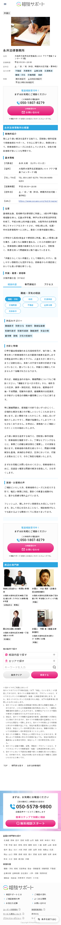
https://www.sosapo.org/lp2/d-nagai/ (38, 200)
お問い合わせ (40, 903)
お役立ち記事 (12, 903)
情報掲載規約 (36, 909)
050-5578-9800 (33, 807)
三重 (40, 845)
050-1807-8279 (32, 103)
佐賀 (49, 854)
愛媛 (35, 854)
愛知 (25, 845)
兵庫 (30, 849)
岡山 (5, 854)
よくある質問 (40, 899)
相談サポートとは (14, 894)
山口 (10, 854)
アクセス (48, 284)
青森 (12, 840)
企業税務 (16, 873)
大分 (10, 859)
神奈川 (47, 840)
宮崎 (15, 859)
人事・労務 (33, 873)
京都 (25, 849)
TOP (6, 765)
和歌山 (45, 849)
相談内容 (12, 284)
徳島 (25, 854)
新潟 (54, 845)
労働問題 (13, 305)
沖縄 (27, 859)
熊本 (5, 859)
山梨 (49, 845)
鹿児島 (21, 859)
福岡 (45, 854)
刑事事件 (13, 311)
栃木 (15, 845)
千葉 (5, 845)
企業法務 (48, 305)
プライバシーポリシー (12, 918)
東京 (41, 840)
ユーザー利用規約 (10, 909)
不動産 (30, 305)
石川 (15, 849)
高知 (40, 854)
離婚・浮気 (13, 299)
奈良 (40, 849)
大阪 (20, 849)
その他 (35, 878)
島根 (20, 854)
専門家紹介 (30, 284)
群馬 (20, 845)
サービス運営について (12, 914)
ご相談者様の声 (13, 899)
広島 (51, 849)
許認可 (29, 878)
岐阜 (35, 845)
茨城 (10, 845)
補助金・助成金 (10, 878)
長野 (45, 845)
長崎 (54, 854)
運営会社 (35, 914)
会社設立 (24, 873)
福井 (5, 849)
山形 (32, 840)
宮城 (22, 840)
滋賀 (35, 849)
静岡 (30, 845)
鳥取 (15, 854)
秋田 (27, 840)
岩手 (17, 840)
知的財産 (43, 873)
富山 (10, 849)
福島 (37, 840)
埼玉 (53, 840)
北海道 (6, 840)
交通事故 (48, 299)
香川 (30, 854)
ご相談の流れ (40, 894)
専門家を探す (17, 765)
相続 (30, 299)
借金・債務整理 (34, 868)
